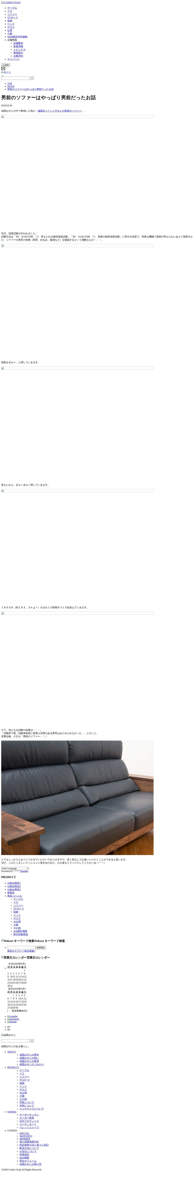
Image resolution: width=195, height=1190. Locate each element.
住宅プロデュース (29, 1121)
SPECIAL (25, 1133)
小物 (15, 924)
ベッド (17, 915)
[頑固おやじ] (10, 2)
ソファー (18, 905)
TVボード (18, 908)
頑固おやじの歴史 (29, 1054)
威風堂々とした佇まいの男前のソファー (60, 111)
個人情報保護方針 (29, 1141)
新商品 (11, 892)
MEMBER (25, 1139)
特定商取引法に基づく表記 (34, 1145)
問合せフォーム (28, 1161)
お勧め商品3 (14, 889)
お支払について (28, 1151)
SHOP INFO (26, 1136)
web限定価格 (20, 931)
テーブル (18, 899)
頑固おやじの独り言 (30, 1164)
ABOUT (11, 1052)
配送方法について (29, 1148)
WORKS (11, 1111)
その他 (17, 928)
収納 (15, 912)
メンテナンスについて (32, 1108)
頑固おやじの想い (29, 1058)
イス (15, 902)
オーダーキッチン (29, 1114)
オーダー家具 (27, 1118)
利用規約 (24, 1154)
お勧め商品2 (14, 886)
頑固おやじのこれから (32, 1064)
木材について (27, 1105)
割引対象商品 (20, 934)
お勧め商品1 (14, 883)
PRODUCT (13, 1067)
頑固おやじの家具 (29, 1061)
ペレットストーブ (29, 1127)
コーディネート (28, 1124)
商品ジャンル (14, 896)
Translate (24, 871)
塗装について (27, 1102)
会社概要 (24, 1157)
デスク (17, 918)
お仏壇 (17, 921)
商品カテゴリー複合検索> (21, 951)
